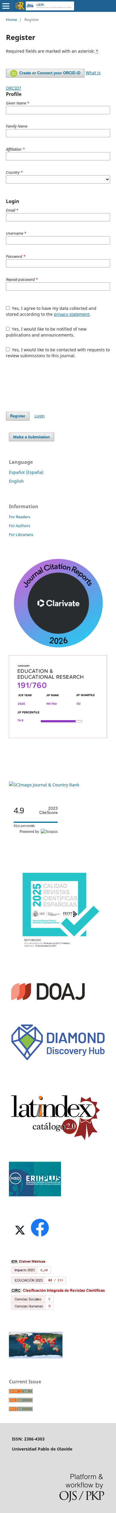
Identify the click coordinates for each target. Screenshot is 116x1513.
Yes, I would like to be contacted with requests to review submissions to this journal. (58, 352)
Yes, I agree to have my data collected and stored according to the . (51, 311)
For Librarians (21, 534)
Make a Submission (31, 437)
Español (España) (26, 472)
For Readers (19, 516)
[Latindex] (55, 1140)
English (16, 481)
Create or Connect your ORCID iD (49, 73)
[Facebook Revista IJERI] (39, 1236)
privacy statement (72, 314)
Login (40, 416)
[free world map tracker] (35, 1357)
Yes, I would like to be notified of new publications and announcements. (46, 332)
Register (17, 416)
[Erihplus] (35, 1194)
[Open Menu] (6, 6)
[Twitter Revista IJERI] (19, 1236)
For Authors (19, 525)
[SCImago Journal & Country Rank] (44, 785)
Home (11, 19)
